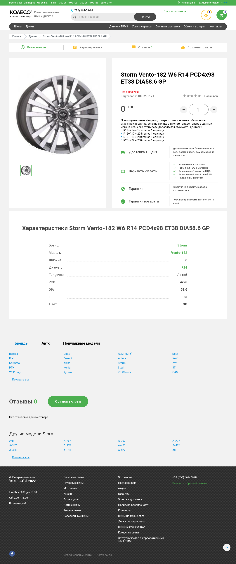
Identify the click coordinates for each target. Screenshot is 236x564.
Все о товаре (36, 47)
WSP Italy (15, 372)
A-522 (121, 450)
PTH (11, 367)
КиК (175, 358)
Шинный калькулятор (131, 527)
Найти (145, 17)
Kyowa (68, 372)
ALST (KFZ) (125, 353)
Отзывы (145, 47)
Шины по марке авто (131, 516)
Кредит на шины (128, 532)
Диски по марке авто (131, 521)
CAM (175, 372)
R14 (184, 267)
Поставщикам (127, 483)
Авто (45, 343)
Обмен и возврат (194, 26)
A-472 (176, 445)
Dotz (175, 353)
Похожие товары (200, 47)
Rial (11, 358)
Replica (13, 353)
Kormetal (14, 363)
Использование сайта (78, 555)
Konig (67, 367)
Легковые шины (74, 477)
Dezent (68, 358)
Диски (30, 26)
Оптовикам (125, 477)
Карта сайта (104, 555)
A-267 (121, 441)
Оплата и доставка (168, 26)
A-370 (67, 445)
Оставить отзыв (68, 401)
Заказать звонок (175, 11)
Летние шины (72, 505)
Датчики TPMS (118, 26)
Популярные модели (81, 343)
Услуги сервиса (142, 26)
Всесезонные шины (76, 516)
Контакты (215, 26)
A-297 (176, 441)
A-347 (13, 445)
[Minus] (183, 109)
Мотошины (70, 488)
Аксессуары (71, 499)
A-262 (67, 441)
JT (174, 367)
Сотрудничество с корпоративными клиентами (141, 539)
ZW (174, 363)
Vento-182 (179, 253)
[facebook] (12, 554)
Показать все (21, 379)
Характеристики (90, 47)
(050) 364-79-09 (83, 10)
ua (225, 2)
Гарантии (123, 494)
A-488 (13, 450)
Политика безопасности (133, 505)
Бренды (22, 343)
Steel (121, 367)
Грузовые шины (74, 483)
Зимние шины (72, 510)
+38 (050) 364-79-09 (184, 477)
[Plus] (213, 109)
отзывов (211, 96)
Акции (122, 488)
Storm (182, 245)
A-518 (67, 450)
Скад (67, 353)
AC (174, 450)
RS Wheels (124, 372)
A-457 (121, 445)
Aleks (67, 363)
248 (11, 441)
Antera (122, 358)
